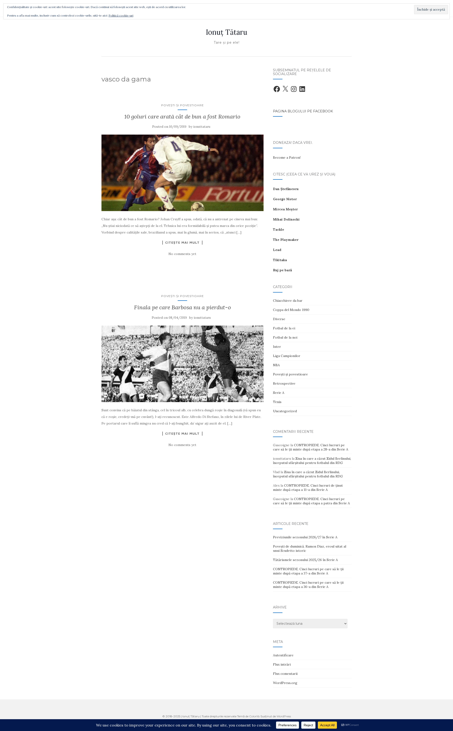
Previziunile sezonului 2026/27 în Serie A (305, 537)
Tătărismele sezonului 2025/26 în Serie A (305, 560)
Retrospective (284, 383)
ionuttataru (201, 127)
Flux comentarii (285, 674)
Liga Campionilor (286, 356)
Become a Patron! (287, 157)
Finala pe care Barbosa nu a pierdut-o (182, 307)
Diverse (279, 319)
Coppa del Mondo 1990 (291, 310)
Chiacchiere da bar (287, 300)
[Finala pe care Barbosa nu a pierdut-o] (182, 364)
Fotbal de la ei (284, 328)
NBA (276, 365)
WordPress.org (285, 683)
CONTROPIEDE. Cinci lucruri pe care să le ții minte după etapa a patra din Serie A (311, 501)
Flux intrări (282, 664)
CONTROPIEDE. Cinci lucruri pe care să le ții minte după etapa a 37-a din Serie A (308, 571)
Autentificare (283, 655)
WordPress (284, 716)
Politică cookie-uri (121, 15)
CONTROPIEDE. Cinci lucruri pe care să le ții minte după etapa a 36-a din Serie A (308, 584)
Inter (277, 346)
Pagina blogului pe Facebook (303, 111)
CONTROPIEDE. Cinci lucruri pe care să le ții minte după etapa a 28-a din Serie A (310, 447)
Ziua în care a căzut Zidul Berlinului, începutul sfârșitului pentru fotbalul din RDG (312, 460)
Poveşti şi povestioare (182, 105)
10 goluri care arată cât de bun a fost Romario (182, 116)
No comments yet (182, 254)
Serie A (278, 393)
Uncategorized (285, 411)
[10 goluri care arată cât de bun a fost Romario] (182, 173)
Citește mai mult (182, 242)
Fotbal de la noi (285, 337)
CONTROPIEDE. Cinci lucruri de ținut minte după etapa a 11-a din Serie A (308, 487)
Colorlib (254, 716)
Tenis (277, 402)
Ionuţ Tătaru (226, 32)
